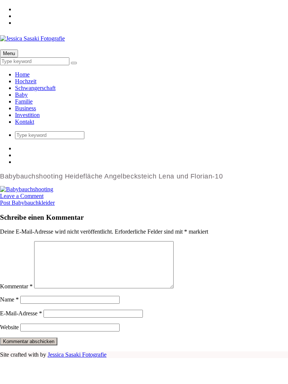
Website (9, 327)
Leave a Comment (22, 196)
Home (22, 74)
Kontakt (24, 121)
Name (9, 299)
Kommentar (16, 286)
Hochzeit (25, 81)
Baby (21, 95)
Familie (24, 101)
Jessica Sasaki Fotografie (77, 354)
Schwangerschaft (35, 88)
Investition (27, 115)
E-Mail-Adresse (21, 313)
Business (25, 108)
